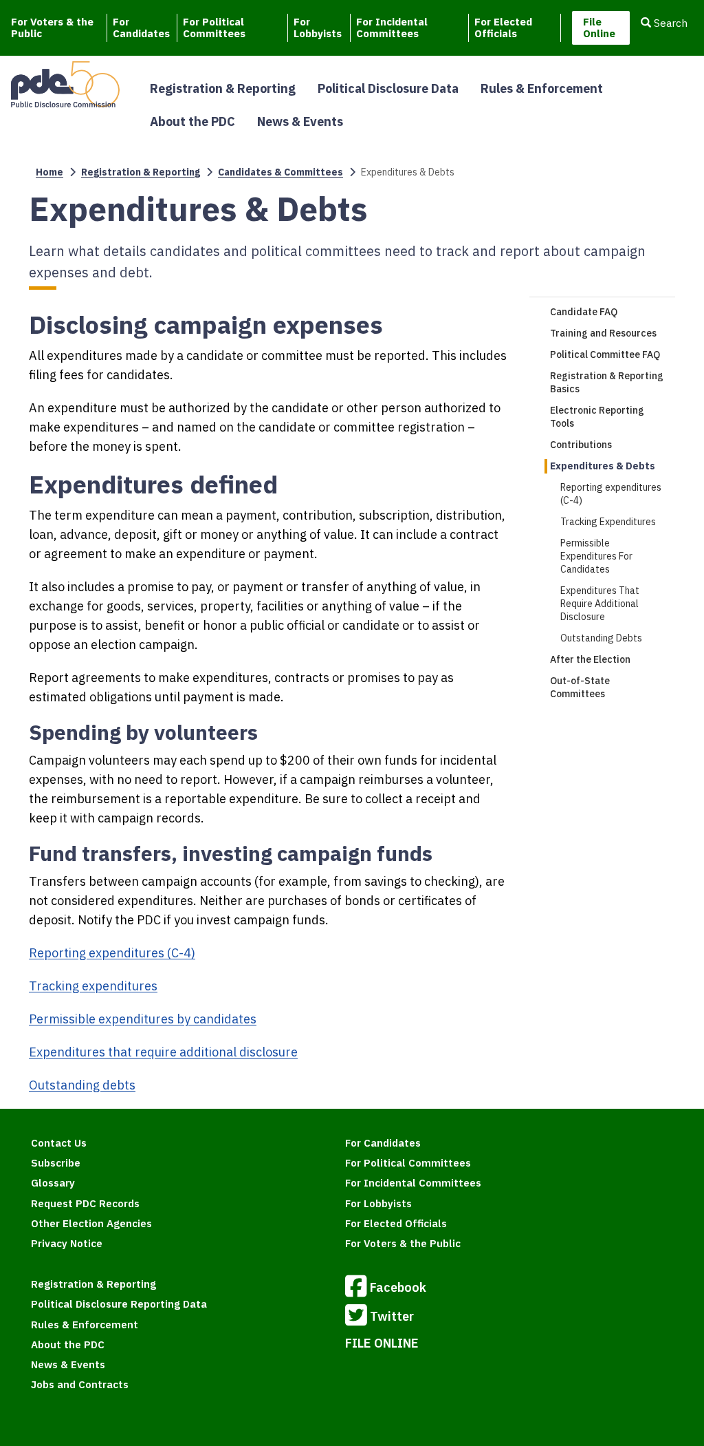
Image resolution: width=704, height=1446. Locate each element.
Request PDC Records (85, 1203)
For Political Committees (214, 27)
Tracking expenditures (93, 986)
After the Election (590, 659)
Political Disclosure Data (388, 88)
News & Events (300, 121)
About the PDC (192, 121)
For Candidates (141, 27)
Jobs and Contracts (80, 1384)
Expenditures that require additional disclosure (163, 1052)
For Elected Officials (503, 27)
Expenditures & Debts (602, 466)
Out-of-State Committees (580, 687)
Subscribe (55, 1162)
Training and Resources (603, 333)
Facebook (398, 1287)
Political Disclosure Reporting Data (119, 1303)
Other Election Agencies (91, 1223)
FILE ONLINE (382, 1343)
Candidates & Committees (280, 172)
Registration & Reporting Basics (606, 382)
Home (49, 172)
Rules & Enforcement (542, 88)
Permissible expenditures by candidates (142, 1019)
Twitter (392, 1316)
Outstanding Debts (601, 638)
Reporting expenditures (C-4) (112, 953)
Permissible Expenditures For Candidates (596, 556)
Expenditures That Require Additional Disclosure (599, 603)
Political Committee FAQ (605, 354)
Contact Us (59, 1142)
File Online (599, 27)
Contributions (581, 444)
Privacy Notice (66, 1243)
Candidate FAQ (583, 312)
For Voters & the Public (52, 27)
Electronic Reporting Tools (597, 416)
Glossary (53, 1182)
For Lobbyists (318, 27)
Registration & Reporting (223, 88)
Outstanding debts (82, 1085)
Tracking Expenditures (608, 521)
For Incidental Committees (392, 27)
